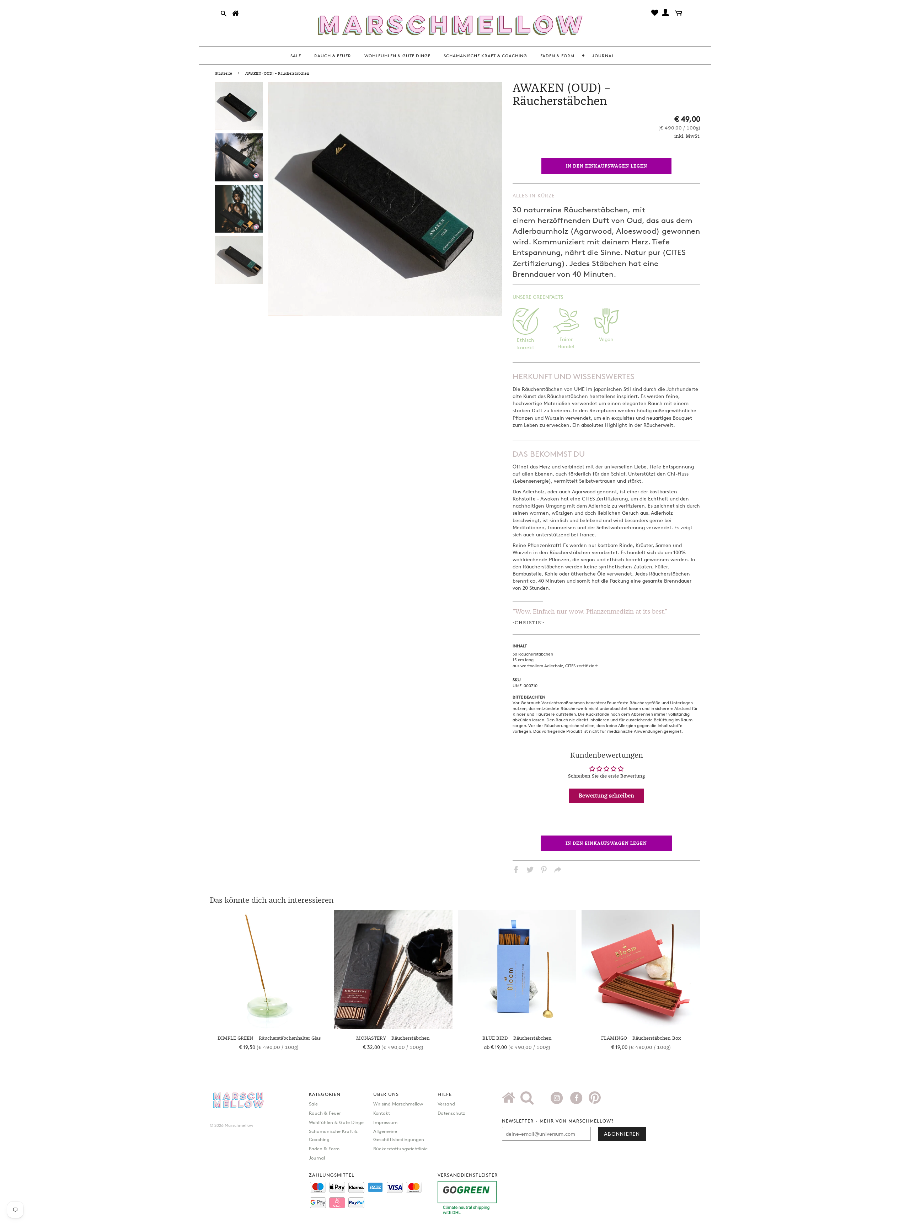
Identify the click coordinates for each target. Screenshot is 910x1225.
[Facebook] (577, 1097)
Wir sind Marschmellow (398, 1104)
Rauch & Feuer (325, 1113)
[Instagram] (558, 1097)
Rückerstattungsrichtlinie (400, 1148)
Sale (313, 1104)
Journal (317, 1158)
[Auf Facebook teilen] (516, 870)
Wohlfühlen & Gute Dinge (336, 1122)
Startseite (223, 73)
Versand (446, 1104)
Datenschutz (451, 1113)
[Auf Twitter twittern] (530, 870)
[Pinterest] (595, 1100)
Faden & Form (324, 1148)
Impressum (385, 1122)
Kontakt (381, 1113)
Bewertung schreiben (606, 796)
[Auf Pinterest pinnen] (543, 870)
